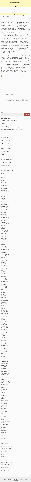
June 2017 (3, 291)
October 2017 (4, 284)
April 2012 (3, 358)
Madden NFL (4, 416)
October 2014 (4, 315)
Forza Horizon (4, 403)
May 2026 (3, 180)
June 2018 (3, 271)
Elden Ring (3, 392)
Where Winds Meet (5, 464)
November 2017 (4, 283)
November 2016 (4, 300)
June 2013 (3, 335)
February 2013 (4, 342)
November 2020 (5, 251)
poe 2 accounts (4, 443)
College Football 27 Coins (7, 140)
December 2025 (5, 187)
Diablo (2, 386)
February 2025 (4, 203)
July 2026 (3, 177)
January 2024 (4, 215)
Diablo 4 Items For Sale (6, 148)
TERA (2, 459)
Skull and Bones (4, 454)
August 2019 (4, 260)
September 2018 (4, 267)
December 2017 (4, 281)
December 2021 (4, 231)
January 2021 (4, 247)
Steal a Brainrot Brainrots (6, 457)
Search (3, 112)
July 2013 (3, 334)
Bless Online (4, 371)
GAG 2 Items (4, 167)
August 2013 (4, 332)
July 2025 (3, 195)
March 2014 (3, 321)
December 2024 (5, 206)
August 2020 (4, 255)
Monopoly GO (4, 426)
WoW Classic (4, 469)
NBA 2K (2, 429)
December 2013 (4, 326)
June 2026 (3, 179)
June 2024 (3, 212)
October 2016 (4, 302)
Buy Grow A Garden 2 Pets (7, 170)
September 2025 (5, 191)
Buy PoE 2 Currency (5, 146)
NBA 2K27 (3, 430)
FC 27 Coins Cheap (5, 143)
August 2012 (4, 351)
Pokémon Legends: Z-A (6, 446)
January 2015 (4, 310)
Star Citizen (3, 456)
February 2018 (4, 278)
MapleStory (3, 419)
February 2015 (4, 308)
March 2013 (3, 340)
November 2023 (5, 219)
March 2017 (3, 295)
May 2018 (3, 273)
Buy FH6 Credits (4, 137)
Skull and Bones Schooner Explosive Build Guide (12, 129)
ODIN (2, 435)
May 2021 (3, 241)
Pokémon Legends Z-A (6, 445)
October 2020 (4, 252)
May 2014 (3, 319)
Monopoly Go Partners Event (7, 135)
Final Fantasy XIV (5, 400)
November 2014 (4, 313)
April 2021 (3, 243)
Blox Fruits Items (5, 373)
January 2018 (4, 279)
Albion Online (4, 366)
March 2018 (3, 276)
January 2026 (4, 185)
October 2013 (4, 329)
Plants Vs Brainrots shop (6, 438)
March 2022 (3, 228)
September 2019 (4, 259)
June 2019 (3, 262)
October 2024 (4, 207)
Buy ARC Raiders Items (6, 159)
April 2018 (3, 275)
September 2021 (4, 236)
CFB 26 (2, 376)
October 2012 (4, 348)
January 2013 (4, 343)
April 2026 (3, 182)
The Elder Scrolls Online (6, 461)
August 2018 (4, 268)
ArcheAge (3, 368)
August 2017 (4, 287)
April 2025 (3, 199)
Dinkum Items (4, 389)
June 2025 (3, 196)
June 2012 (3, 354)
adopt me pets (4, 363)
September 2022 (5, 223)
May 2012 (3, 356)
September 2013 (4, 331)
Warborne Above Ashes (6, 462)
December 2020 (5, 249)
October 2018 (4, 265)
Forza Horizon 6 (4, 405)
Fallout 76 (3, 394)
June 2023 (3, 220)
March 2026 (3, 183)
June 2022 (3, 225)
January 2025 (4, 204)
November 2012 (4, 346)
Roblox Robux (4, 451)
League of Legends (5, 414)
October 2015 (4, 303)
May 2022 (3, 227)
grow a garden (4, 408)
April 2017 (3, 294)
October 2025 (4, 190)
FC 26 (2, 397)
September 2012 (4, 350)
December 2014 (4, 311)
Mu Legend (3, 427)
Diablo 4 (3, 387)
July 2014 (3, 318)
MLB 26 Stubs (4, 154)
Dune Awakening (5, 390)
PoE (2, 440)
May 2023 (3, 222)
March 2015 (3, 307)
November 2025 (4, 188)
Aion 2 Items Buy (5, 165)
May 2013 (3, 337)
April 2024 (3, 214)
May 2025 (3, 198)
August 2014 (4, 316)
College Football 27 (5, 382)
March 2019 (3, 263)
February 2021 (4, 246)
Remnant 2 (3, 449)
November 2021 (4, 233)
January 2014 (4, 324)
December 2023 (5, 217)
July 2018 (3, 270)
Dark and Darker (4, 384)
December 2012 (4, 345)
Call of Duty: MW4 (5, 374)
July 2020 (3, 257)
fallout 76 (3, 395)
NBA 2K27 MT (4, 156)
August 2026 (4, 175)
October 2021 (4, 235)
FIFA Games (3, 398)
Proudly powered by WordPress (10, 479)
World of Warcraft (9, 94)
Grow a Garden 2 (5, 410)
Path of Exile (4, 437)
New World (3, 432)
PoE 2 (2, 441)
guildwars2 (4, 17)
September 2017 (4, 286)
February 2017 (4, 297)
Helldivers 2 (3, 413)
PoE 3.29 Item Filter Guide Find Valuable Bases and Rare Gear (15, 127)
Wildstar (3, 465)
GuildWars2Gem (15, 2)
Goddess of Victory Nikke (6, 406)
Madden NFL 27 (4, 418)
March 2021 (3, 244)
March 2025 (3, 201)
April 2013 (3, 339)
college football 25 (5, 381)
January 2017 (4, 299)
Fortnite (3, 402)
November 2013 (4, 327)
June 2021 (3, 239)
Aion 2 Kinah (4, 365)
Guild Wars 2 (4, 411)
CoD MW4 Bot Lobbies (6, 162)
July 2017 (3, 289)
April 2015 (3, 305)
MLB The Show (4, 424)
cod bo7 (3, 379)
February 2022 (4, 230)
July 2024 (3, 211)
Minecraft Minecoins (5, 421)
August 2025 (4, 193)
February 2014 (4, 323)
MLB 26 (2, 422)
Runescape (3, 453)
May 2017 (3, 292)
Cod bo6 (3, 378)
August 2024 (4, 209)
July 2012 (3, 353)
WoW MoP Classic (5, 470)
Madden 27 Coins (5, 151)
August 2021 (4, 238)
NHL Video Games (5, 434)
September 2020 (5, 254)
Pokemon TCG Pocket (6, 448)
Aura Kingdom (4, 370)
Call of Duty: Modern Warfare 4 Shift (9, 120)
